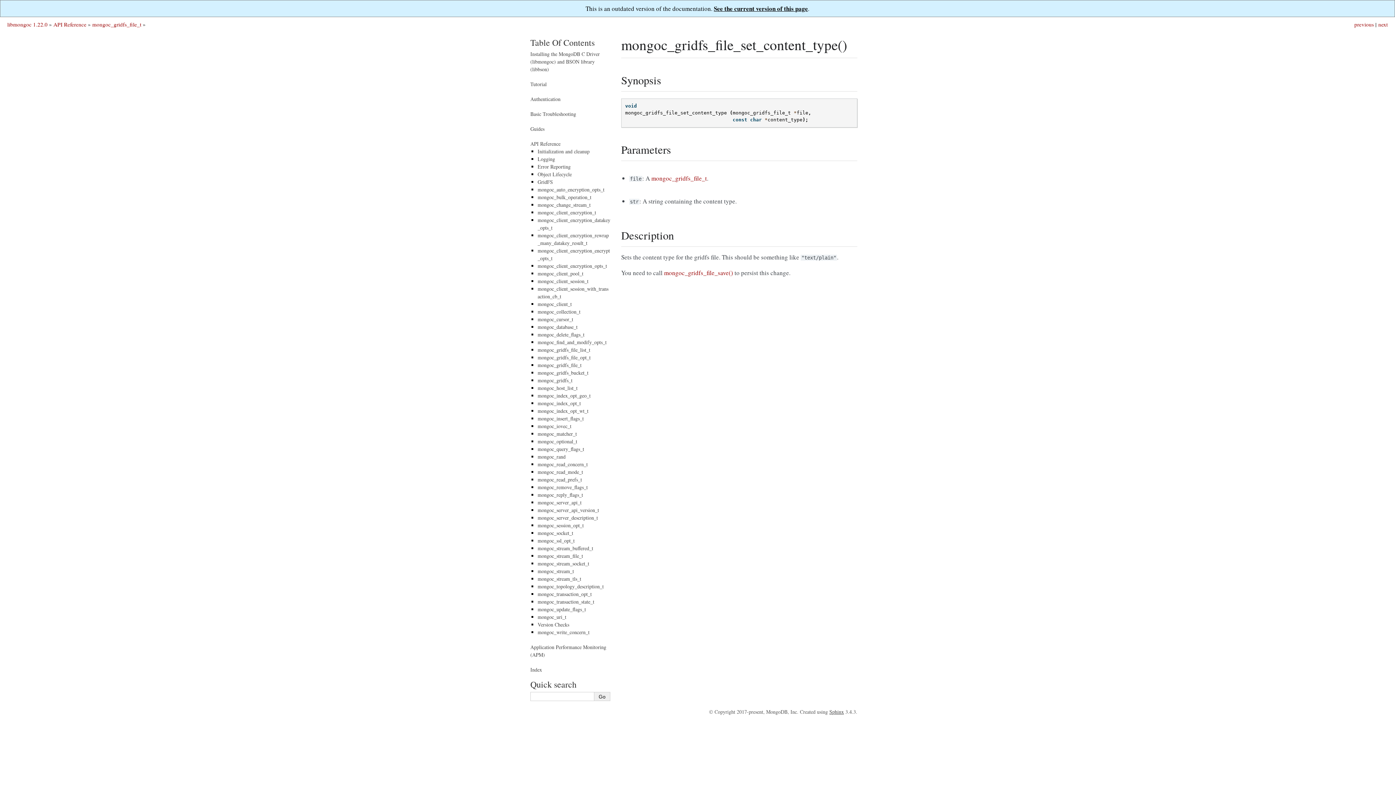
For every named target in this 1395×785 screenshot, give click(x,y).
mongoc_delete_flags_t (561, 334)
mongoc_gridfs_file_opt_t (564, 357)
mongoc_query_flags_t (561, 449)
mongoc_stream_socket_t (563, 563)
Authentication (545, 99)
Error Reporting (554, 166)
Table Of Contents (562, 42)
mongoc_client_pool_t (560, 273)
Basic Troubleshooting (553, 113)
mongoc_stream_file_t (560, 555)
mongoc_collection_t (559, 311)
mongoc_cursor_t (555, 319)
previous (1364, 24)
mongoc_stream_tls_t (559, 578)
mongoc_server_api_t (560, 502)
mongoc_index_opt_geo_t (564, 395)
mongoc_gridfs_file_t (116, 24)
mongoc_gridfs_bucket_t (563, 372)
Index (536, 669)
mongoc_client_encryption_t (567, 212)
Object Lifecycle (555, 174)
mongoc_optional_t (557, 441)
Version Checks (553, 624)
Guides (537, 128)
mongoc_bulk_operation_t (564, 197)
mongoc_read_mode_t (560, 471)
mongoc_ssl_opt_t (556, 540)
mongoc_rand (552, 456)
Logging (546, 159)
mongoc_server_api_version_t (568, 510)
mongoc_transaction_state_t (566, 601)
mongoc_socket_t (555, 533)
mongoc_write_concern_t (564, 632)
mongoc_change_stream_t (564, 204)
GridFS (545, 181)
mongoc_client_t (555, 304)
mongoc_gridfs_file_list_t (564, 349)
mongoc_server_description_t (568, 517)
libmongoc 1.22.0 (27, 24)
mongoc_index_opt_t (559, 403)
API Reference (69, 24)
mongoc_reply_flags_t (560, 494)
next (1383, 24)
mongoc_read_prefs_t (560, 479)
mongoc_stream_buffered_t (565, 548)
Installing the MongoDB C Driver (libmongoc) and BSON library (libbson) (565, 62)
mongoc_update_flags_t (562, 609)
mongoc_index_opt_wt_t (563, 410)
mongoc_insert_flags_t (561, 418)
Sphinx (836, 711)
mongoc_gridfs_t (555, 380)
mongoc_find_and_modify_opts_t (572, 342)
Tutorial (538, 84)
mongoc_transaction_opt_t (565, 594)
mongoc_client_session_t (563, 281)
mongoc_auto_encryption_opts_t (571, 189)
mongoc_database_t (558, 326)
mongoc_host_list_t (558, 388)
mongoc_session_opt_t (561, 525)
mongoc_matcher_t (557, 433)
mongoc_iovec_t (554, 426)
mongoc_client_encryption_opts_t (572, 265)
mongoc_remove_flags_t (563, 487)
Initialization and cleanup (564, 151)
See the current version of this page (761, 8)
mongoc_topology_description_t (571, 586)
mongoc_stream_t (556, 571)
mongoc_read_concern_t (563, 464)
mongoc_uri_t (552, 616)
